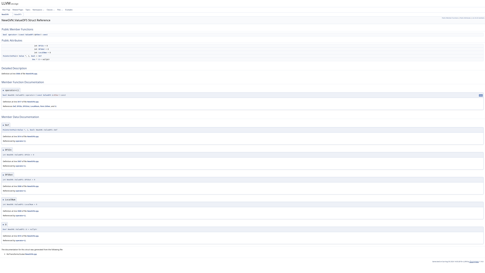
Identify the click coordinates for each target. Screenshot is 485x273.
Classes (50, 10)
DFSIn (41, 46)
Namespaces (37, 10)
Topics (28, 10)
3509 (19, 211)
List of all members (478, 18)
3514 (19, 136)
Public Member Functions (450, 18)
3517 (19, 101)
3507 (19, 161)
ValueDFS (17, 14)
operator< (12, 35)
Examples (69, 10)
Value (21, 56)
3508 (19, 186)
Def (40, 56)
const (21, 35)
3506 (18, 73)
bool (5, 35)
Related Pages (18, 10)
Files (59, 10)
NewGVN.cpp (31, 73)
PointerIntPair (10, 56)
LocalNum (43, 53)
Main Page (6, 10)
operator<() (21, 141)
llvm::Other (45, 106)
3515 (19, 236)
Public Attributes (465, 18)
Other (38, 35)
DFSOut (42, 49)
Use (33, 59)
